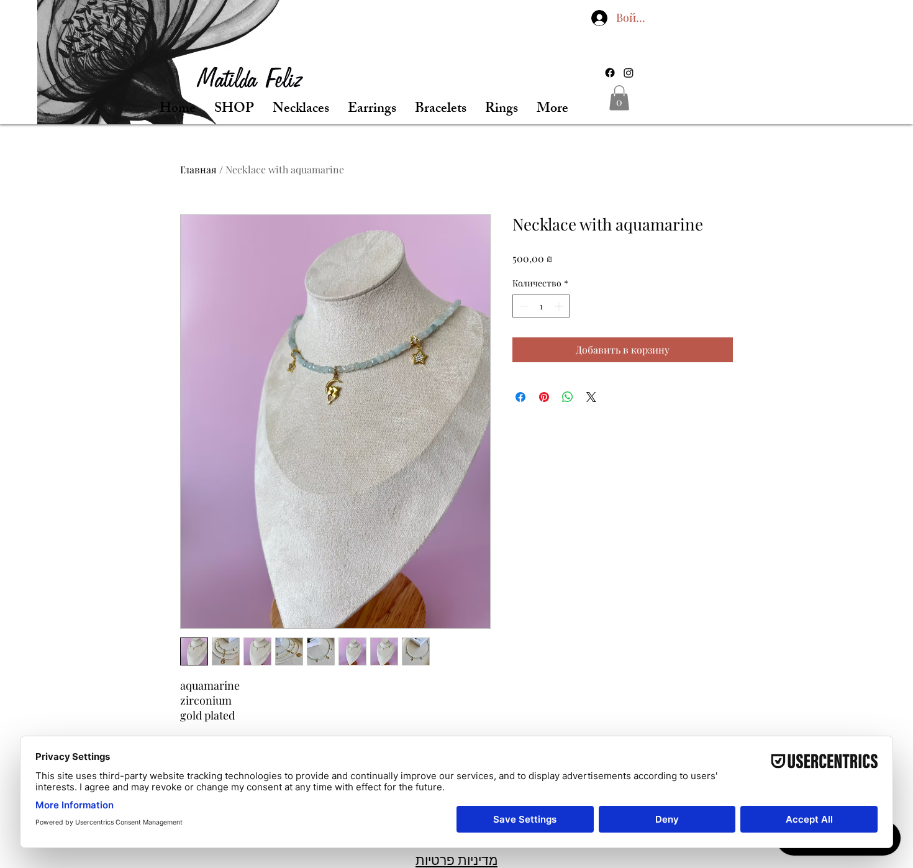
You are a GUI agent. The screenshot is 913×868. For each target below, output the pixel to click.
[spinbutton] (541, 306)
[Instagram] (628, 72)
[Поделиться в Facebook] (520, 397)
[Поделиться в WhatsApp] (567, 397)
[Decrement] (522, 306)
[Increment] (560, 306)
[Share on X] (591, 397)
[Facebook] (610, 72)
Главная (198, 169)
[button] (619, 98)
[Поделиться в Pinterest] (544, 397)
